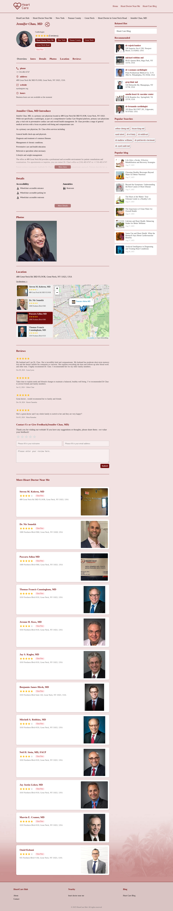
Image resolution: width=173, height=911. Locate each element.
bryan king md (138, 128)
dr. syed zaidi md (122, 146)
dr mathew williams (123, 140)
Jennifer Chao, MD (138, 18)
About (16, 896)
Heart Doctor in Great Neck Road (112, 18)
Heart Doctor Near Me (130, 6)
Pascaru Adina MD (83, 301)
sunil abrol (119, 134)
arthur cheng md (122, 128)
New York (60, 18)
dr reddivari (143, 134)
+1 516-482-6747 (23, 72)
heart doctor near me (76, 896)
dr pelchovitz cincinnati (145, 140)
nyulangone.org (22, 89)
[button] (81, 309)
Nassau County (74, 18)
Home (115, 6)
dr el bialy (131, 134)
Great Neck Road (43, 45)
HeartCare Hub (22, 18)
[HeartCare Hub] (22, 6)
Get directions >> (21, 281)
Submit (105, 466)
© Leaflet (90, 338)
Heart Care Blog (150, 6)
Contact (16, 899)
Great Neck (89, 18)
